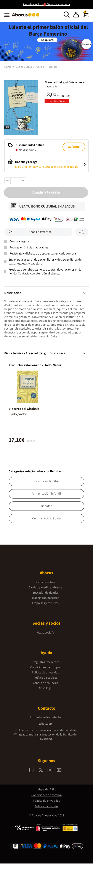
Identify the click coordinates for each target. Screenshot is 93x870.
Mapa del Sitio (47, 789)
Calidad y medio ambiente (45, 587)
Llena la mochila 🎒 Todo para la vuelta (46, 4)
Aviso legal (45, 688)
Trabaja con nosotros (45, 598)
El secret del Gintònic (24, 409)
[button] (76, 15)
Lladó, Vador (51, 87)
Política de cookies (45, 678)
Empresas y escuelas (45, 603)
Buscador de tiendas (45, 593)
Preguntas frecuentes (45, 662)
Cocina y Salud (24, 67)
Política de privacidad (45, 672)
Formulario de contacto (45, 717)
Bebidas (52, 67)
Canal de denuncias (45, 683)
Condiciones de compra (45, 667)
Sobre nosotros (45, 582)
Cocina (40, 67)
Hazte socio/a (45, 632)
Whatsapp (45, 724)
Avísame (73, 147)
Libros (8, 67)
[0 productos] (86, 16)
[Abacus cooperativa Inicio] (27, 17)
